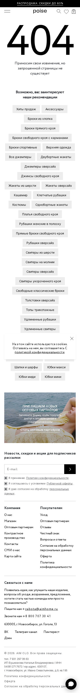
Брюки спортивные (23, 147)
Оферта (46, 556)
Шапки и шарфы (26, 367)
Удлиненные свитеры (40, 329)
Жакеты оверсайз (58, 185)
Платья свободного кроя (40, 214)
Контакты (11, 544)
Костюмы (19, 204)
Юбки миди (27, 376)
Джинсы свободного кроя (40, 176)
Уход (44, 515)
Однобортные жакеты (51, 204)
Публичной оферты (60, 484)
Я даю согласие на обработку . (36, 491)
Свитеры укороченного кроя (40, 281)
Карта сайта (12, 556)
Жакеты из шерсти (22, 185)
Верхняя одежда (58, 147)
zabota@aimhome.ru (41, 609)
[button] (71, 684)
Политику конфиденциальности (47, 478)
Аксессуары (54, 109)
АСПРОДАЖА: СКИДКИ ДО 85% (41, 3)
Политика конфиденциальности (56, 564)
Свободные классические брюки (40, 290)
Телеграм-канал (26, 632)
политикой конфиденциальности (39, 352)
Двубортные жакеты (56, 157)
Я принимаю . (39, 478)
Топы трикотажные (40, 310)
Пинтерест (52, 632)
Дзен (8, 638)
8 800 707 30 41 (38, 616)
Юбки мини (53, 376)
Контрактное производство (14, 535)
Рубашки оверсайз (40, 243)
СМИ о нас (12, 550)
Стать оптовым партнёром (40, 430)
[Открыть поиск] (59, 11)
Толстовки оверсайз (40, 300)
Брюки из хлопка (40, 118)
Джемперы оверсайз (40, 166)
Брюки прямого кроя (40, 128)
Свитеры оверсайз (40, 271)
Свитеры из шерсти (40, 252)
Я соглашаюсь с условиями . (41, 484)
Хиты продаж (26, 109)
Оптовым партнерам (18, 527)
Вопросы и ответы (53, 539)
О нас (8, 515)
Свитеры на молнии (40, 262)
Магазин (10, 521)
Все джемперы (20, 157)
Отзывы (45, 527)
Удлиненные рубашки (40, 319)
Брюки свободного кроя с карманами (40, 138)
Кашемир (21, 195)
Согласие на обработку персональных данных (56, 548)
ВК (6, 632)
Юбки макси (56, 367)
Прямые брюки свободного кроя (40, 233)
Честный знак (49, 533)
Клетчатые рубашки (51, 195)
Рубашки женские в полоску (40, 224)
